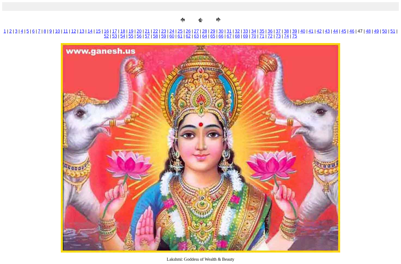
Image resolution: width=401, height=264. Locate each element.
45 (343, 31)
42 (319, 31)
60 (171, 36)
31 (229, 31)
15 (98, 31)
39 (294, 31)
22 (155, 31)
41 (311, 31)
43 (327, 31)
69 (245, 36)
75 (294, 36)
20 (139, 31)
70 (253, 36)
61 (180, 36)
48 (368, 31)
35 (261, 31)
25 (180, 31)
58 (155, 36)
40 (302, 31)
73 (278, 36)
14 (90, 31)
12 (73, 31)
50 (384, 31)
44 (335, 31)
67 (229, 36)
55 (130, 36)
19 (130, 31)
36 (270, 31)
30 (221, 31)
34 (253, 31)
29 (212, 31)
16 (106, 31)
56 (139, 36)
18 (122, 31)
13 (81, 31)
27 (196, 31)
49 (376, 31)
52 (106, 36)
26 (188, 31)
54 (122, 36)
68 (237, 36)
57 (147, 36)
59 (163, 36)
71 (261, 36)
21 (147, 31)
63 (196, 36)
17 (114, 31)
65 (212, 36)
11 (65, 31)
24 (171, 31)
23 (163, 31)
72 (270, 36)
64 (204, 36)
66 (221, 36)
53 (114, 36)
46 (351, 31)
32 (237, 31)
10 (57, 31)
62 (188, 36)
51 (392, 31)
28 (204, 31)
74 (286, 36)
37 (278, 31)
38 (286, 31)
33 (245, 31)
